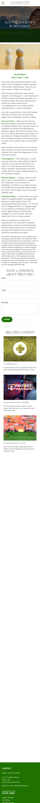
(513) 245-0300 (14, 773)
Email (4, 290)
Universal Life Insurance (10, 364)
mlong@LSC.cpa (8, 791)
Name (4, 278)
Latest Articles (7, 797)
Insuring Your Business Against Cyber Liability (16, 402)
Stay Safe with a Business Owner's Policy (15, 443)
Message (5, 302)
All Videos (6, 800)
